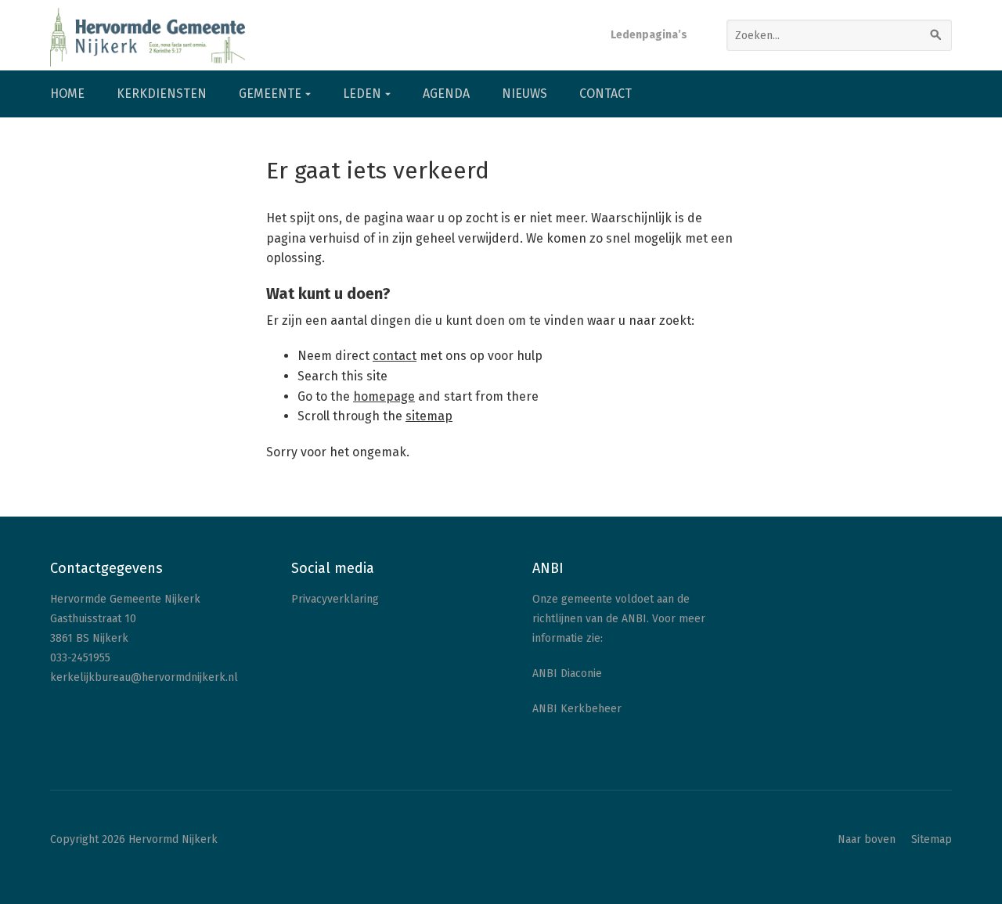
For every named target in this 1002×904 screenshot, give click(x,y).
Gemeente (270, 93)
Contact (605, 93)
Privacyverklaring (335, 599)
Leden (362, 93)
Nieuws (524, 93)
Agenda (446, 93)
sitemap (428, 416)
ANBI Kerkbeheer (577, 708)
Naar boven (867, 839)
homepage (384, 396)
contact (394, 355)
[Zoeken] (936, 35)
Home (67, 93)
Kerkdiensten (162, 93)
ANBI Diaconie (567, 673)
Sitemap (931, 839)
